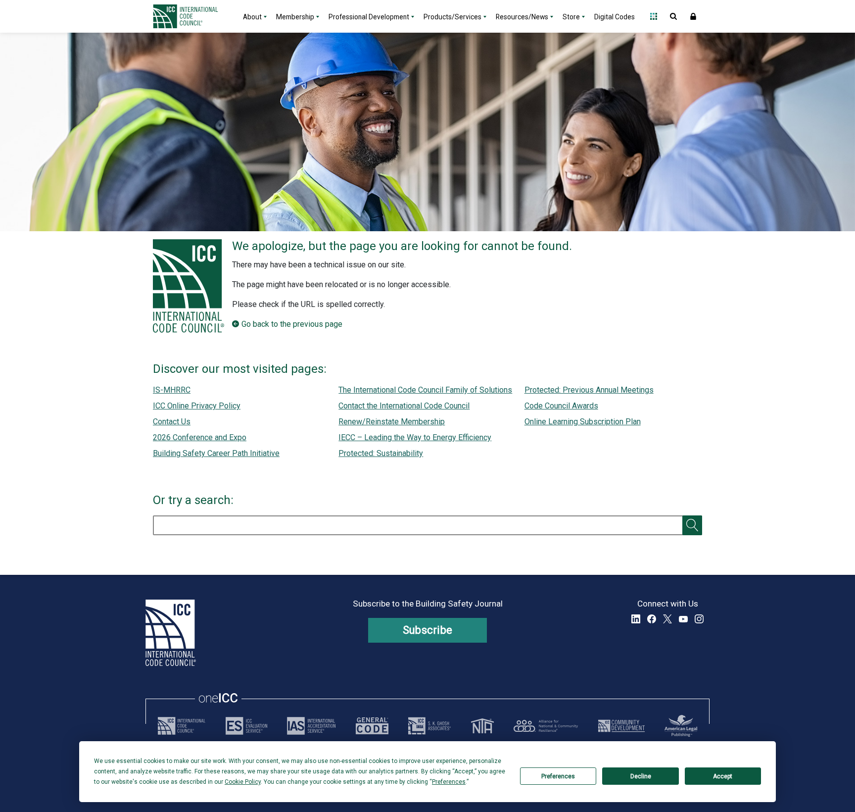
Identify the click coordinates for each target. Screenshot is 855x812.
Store (571, 17)
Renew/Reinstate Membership (391, 421)
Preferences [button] (449, 781)
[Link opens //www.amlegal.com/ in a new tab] (681, 725)
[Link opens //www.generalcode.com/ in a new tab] (372, 725)
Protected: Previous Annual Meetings (589, 390)
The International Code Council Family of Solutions (425, 390)
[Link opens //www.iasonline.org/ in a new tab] (311, 725)
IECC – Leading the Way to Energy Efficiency (414, 437)
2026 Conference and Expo (199, 437)
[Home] (191, 16)
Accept (722, 776)
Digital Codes (614, 17)
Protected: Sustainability (380, 453)
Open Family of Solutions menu (654, 16)
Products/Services (452, 17)
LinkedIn (636, 619)
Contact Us (171, 421)
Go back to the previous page (291, 324)
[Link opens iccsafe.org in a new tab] (181, 725)
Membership (295, 17)
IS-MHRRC (171, 390)
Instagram (699, 619)
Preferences (558, 776)
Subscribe (428, 630)
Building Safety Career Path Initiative (216, 453)
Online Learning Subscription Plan (582, 421)
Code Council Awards (561, 405)
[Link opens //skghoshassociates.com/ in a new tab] (429, 725)
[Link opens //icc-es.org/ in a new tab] (246, 725)
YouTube (683, 619)
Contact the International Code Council (404, 405)
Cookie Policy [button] (243, 781)
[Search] (692, 525)
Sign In (693, 16)
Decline (640, 776)
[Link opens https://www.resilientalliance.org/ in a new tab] (546, 725)
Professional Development (369, 17)
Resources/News (522, 17)
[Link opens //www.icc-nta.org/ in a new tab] (482, 725)
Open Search (673, 16)
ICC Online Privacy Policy (196, 405)
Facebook (652, 619)
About (252, 17)
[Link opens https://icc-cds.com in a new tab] (621, 725)
